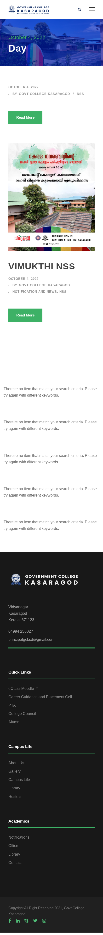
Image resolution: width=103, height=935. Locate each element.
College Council (22, 714)
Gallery (14, 771)
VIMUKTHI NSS (41, 266)
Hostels (14, 797)
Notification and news (34, 291)
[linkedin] (18, 921)
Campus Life (19, 780)
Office (13, 846)
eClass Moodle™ (23, 688)
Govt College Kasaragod (44, 94)
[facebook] (9, 921)
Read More (25, 117)
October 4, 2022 (23, 87)
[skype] (26, 921)
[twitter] (35, 921)
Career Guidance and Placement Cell (40, 697)
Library (14, 788)
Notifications (18, 837)
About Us (16, 763)
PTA (12, 705)
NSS (80, 94)
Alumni (14, 722)
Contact (15, 863)
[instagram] (44, 921)
